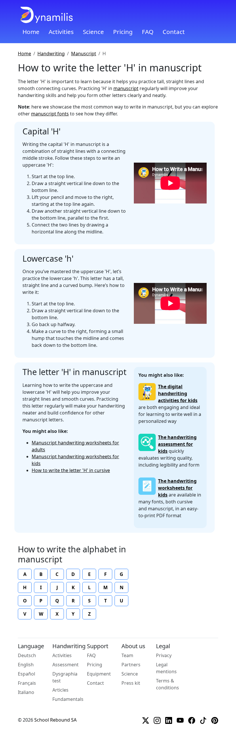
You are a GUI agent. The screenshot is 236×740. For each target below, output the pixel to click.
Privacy (164, 655)
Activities (61, 32)
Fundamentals (67, 699)
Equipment (99, 674)
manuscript (125, 88)
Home (30, 32)
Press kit (130, 683)
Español (26, 674)
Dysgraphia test (64, 677)
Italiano (26, 692)
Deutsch (27, 655)
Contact (174, 32)
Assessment (65, 664)
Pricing (123, 32)
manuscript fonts (50, 114)
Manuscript (83, 53)
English (26, 664)
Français (27, 683)
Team (127, 655)
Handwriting (51, 53)
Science (93, 32)
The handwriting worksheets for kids (177, 488)
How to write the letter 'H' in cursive (71, 470)
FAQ (147, 32)
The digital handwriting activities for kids (177, 393)
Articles (60, 690)
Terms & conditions (167, 684)
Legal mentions (166, 668)
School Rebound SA (55, 720)
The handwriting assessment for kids (177, 444)
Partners (130, 664)
